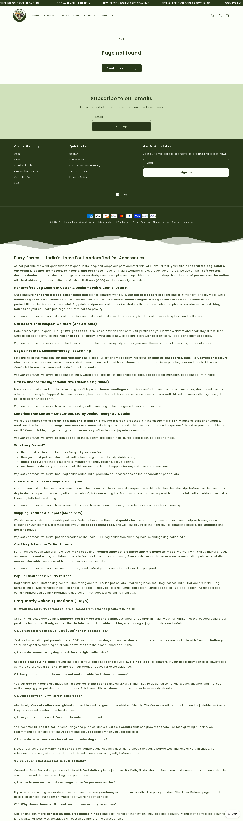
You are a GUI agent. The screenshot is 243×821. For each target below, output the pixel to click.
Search (74, 154)
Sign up (121, 126)
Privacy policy (105, 222)
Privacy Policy (78, 177)
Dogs (17, 154)
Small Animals (23, 165)
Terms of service (141, 222)
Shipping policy (161, 222)
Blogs (17, 183)
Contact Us (76, 159)
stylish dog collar (145, 316)
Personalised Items (26, 171)
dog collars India (67, 316)
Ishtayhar (90, 222)
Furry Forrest (65, 222)
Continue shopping (122, 68)
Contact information (182, 222)
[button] (44, 15)
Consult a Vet (23, 177)
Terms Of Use (78, 171)
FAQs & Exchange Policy (84, 165)
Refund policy (123, 222)
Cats (17, 159)
